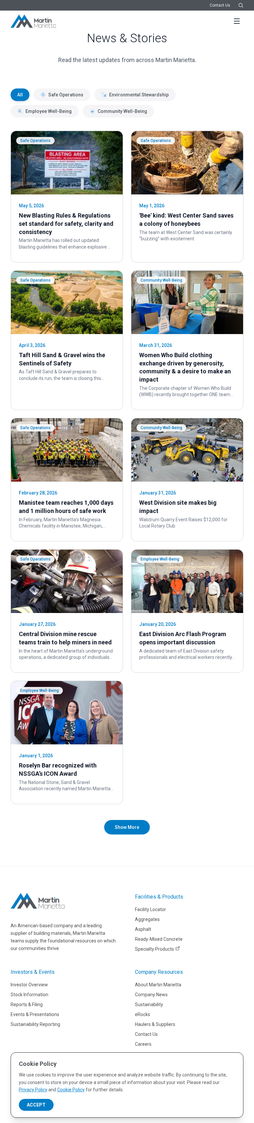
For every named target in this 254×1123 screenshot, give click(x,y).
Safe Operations (65, 94)
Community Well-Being (122, 111)
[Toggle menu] (236, 21)
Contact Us (220, 5)
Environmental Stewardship (139, 94)
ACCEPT (36, 1104)
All (20, 94)
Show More (127, 827)
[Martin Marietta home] (37, 901)
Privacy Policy (33, 1089)
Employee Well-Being (48, 111)
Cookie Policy (71, 1089)
